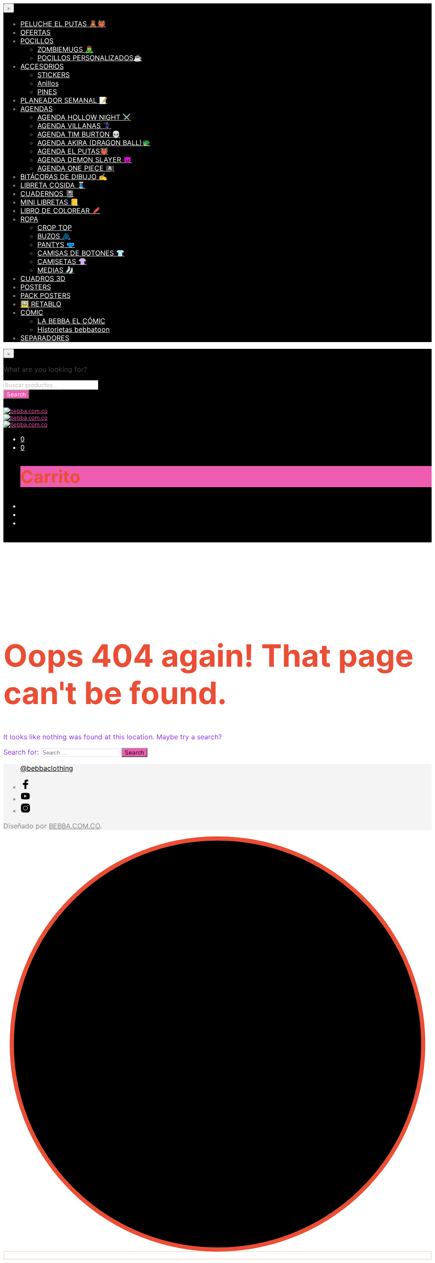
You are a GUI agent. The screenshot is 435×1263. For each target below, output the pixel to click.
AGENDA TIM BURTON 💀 (78, 134)
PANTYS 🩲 (56, 244)
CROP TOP (54, 227)
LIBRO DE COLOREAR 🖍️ (60, 210)
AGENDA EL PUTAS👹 (72, 151)
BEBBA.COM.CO (74, 826)
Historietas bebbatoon (73, 329)
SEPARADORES (44, 338)
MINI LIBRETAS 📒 (49, 202)
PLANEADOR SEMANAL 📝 (63, 100)
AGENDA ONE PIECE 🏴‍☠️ (75, 168)
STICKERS (53, 74)
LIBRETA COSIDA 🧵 (52, 185)
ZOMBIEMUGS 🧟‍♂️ (65, 49)
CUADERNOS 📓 (47, 193)
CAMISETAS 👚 (62, 261)
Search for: (21, 752)
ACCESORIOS (42, 66)
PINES (47, 91)
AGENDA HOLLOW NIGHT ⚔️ (84, 117)
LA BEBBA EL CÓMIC (71, 321)
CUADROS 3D (42, 278)
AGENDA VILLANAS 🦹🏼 (74, 125)
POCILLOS (37, 40)
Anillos (48, 83)
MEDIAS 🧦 (55, 270)
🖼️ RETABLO (40, 304)
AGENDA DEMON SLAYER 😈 (84, 159)
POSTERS (35, 287)
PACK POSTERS (45, 295)
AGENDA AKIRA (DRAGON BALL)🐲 (93, 142)
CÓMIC (31, 312)
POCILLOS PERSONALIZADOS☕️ (89, 57)
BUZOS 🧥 (54, 236)
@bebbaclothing (46, 768)
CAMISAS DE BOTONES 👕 (80, 253)
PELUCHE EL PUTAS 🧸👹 (63, 24)
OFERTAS (35, 32)
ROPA (29, 219)
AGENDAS (36, 108)
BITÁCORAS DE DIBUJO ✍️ (63, 176)
